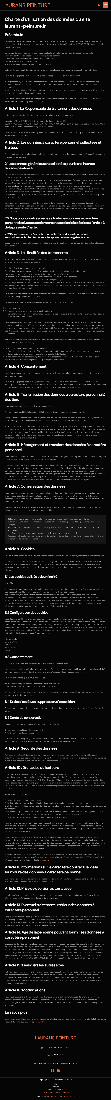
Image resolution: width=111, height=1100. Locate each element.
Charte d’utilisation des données (56, 1092)
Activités (55, 1086)
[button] (99, 5)
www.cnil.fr (44, 860)
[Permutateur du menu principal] (105, 5)
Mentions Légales (55, 1089)
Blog (55, 1084)
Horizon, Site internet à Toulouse (61, 1096)
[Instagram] (58, 1070)
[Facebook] (52, 1070)
